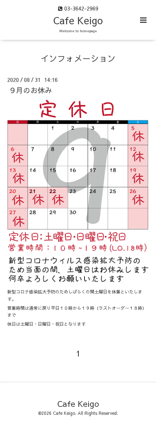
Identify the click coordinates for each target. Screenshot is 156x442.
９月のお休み (30, 90)
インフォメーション (78, 58)
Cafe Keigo (78, 20)
